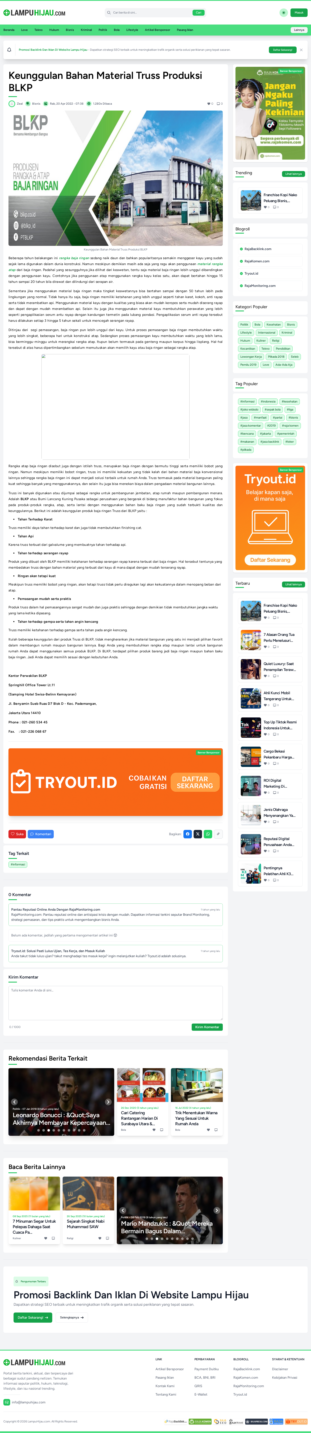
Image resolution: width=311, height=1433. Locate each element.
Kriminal (86, 30)
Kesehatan (274, 324)
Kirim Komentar (207, 1027)
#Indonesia (268, 401)
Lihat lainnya (293, 174)
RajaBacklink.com (258, 249)
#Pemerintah (285, 433)
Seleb (295, 357)
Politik (103, 30)
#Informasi (18, 864)
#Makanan (247, 441)
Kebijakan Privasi (284, 1378)
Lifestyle (132, 30)
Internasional (266, 332)
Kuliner (261, 340)
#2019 (271, 425)
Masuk (299, 12)
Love (24, 30)
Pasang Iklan (185, 30)
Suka (19, 834)
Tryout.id (251, 273)
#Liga (290, 409)
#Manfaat (260, 417)
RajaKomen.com (257, 261)
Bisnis (70, 30)
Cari (198, 12)
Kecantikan (247, 348)
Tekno (38, 30)
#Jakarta (265, 433)
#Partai (277, 417)
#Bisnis (293, 417)
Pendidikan (283, 348)
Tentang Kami (166, 1394)
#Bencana (247, 433)
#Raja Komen (290, 425)
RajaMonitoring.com (260, 286)
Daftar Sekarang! (282, 49)
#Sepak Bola (273, 409)
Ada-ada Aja (283, 365)
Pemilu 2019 (248, 365)
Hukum (54, 30)
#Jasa (244, 417)
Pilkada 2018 (276, 357)
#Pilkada (245, 450)
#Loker (289, 441)
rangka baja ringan (74, 258)
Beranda (8, 30)
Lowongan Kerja (251, 357)
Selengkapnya (69, 1317)
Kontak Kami (165, 1386)
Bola (117, 30)
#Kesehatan (289, 401)
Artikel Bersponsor (157, 30)
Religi (275, 340)
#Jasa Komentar (250, 425)
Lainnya (299, 30)
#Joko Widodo (249, 409)
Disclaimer (280, 1369)
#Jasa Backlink (269, 441)
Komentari (43, 834)
